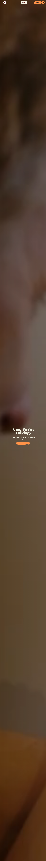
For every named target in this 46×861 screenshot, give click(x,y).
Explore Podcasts (21, 443)
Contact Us (38, 2)
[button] (4, 2)
